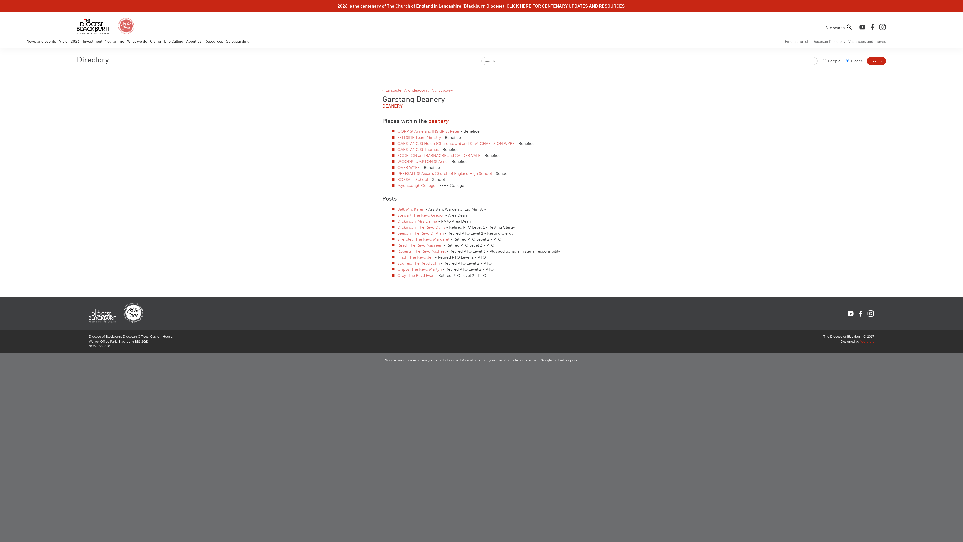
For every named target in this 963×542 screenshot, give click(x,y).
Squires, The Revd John (419, 263)
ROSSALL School (413, 179)
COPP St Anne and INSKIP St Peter (429, 131)
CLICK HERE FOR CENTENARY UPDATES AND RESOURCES (566, 6)
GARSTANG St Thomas (418, 149)
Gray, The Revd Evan (416, 275)
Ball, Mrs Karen (411, 209)
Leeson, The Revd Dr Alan (421, 233)
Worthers (867, 341)
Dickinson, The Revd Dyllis (421, 227)
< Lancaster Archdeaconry (418, 90)
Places (856, 61)
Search (876, 61)
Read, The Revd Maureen (420, 245)
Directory (828, 41)
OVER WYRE (409, 167)
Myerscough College (416, 185)
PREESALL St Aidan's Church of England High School (445, 173)
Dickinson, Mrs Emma (417, 221)
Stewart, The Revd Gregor (421, 215)
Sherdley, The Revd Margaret (423, 239)
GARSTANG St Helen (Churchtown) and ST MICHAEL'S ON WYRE (456, 143)
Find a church (797, 41)
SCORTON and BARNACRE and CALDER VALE (439, 155)
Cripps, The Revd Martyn (420, 269)
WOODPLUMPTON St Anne (423, 161)
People (834, 61)
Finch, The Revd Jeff (416, 257)
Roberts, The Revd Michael (422, 251)
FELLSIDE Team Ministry (419, 137)
